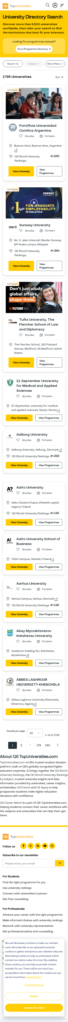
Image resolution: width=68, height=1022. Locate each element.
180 (47, 745)
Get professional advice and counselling (28, 931)
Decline (34, 996)
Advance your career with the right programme (33, 914)
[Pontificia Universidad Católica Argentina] (13, 127)
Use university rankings (17, 888)
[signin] (55, 4)
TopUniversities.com (12, 762)
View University (21, 171)
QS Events (23, 787)
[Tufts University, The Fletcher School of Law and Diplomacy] (13, 321)
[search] (48, 5)
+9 (27, 655)
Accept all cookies (34, 1007)
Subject (32, 63)
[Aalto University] (10, 489)
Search (11, 63)
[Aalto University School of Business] (10, 540)
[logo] (17, 5)
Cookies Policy (34, 977)
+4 (56, 599)
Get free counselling (15, 899)
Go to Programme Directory (32, 48)
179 (38, 745)
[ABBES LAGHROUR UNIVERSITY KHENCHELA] (10, 681)
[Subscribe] (59, 863)
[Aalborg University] (10, 436)
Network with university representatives (28, 926)
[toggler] (62, 4)
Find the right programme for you (24, 882)
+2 (60, 450)
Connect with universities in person (25, 893)
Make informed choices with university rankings (33, 920)
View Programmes (46, 171)
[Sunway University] (13, 226)
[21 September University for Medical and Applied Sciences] (10, 382)
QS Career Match (11, 803)
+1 (58, 410)
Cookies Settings (34, 984)
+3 (15, 150)
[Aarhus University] (10, 585)
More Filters (54, 63)
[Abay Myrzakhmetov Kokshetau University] (10, 632)
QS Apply (42, 787)
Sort (57, 77)
